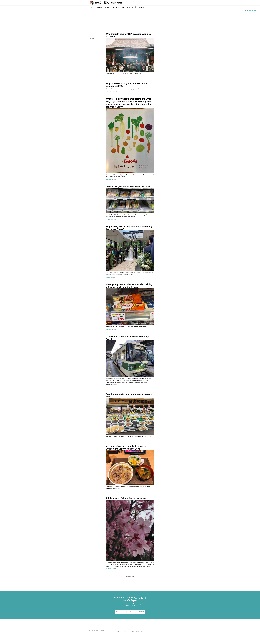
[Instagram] (243, 10)
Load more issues (130, 576)
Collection (139, 631)
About (100, 7)
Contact (132, 631)
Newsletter (118, 7)
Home (92, 7)
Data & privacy (122, 631)
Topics (108, 7)
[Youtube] (245, 10)
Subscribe (251, 10)
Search (130, 7)
